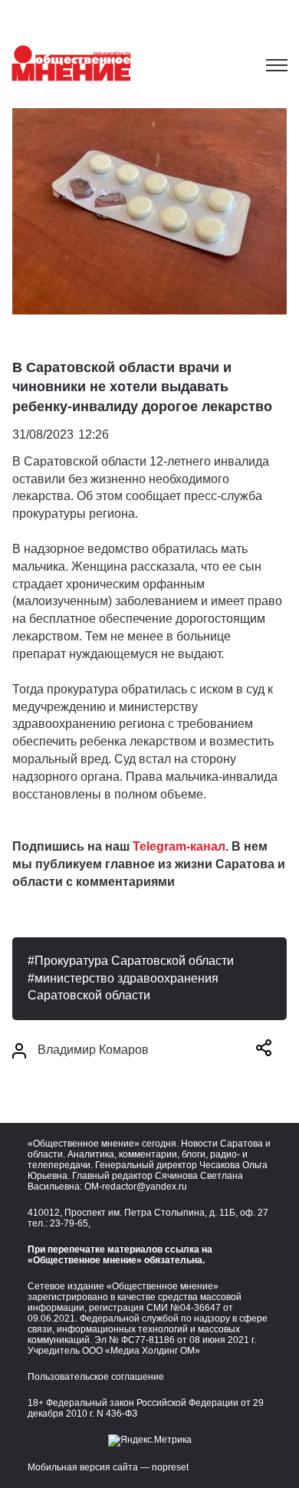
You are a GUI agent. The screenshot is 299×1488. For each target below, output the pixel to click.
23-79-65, (70, 1223)
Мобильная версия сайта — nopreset (108, 1467)
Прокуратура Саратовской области (134, 960)
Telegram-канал (179, 846)
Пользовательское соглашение (96, 1376)
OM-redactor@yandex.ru (135, 1186)
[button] (263, 1050)
